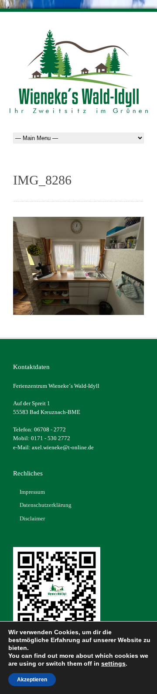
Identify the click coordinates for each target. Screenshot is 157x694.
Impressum (32, 492)
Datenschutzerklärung (46, 505)
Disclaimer (32, 518)
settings (113, 663)
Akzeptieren (32, 680)
